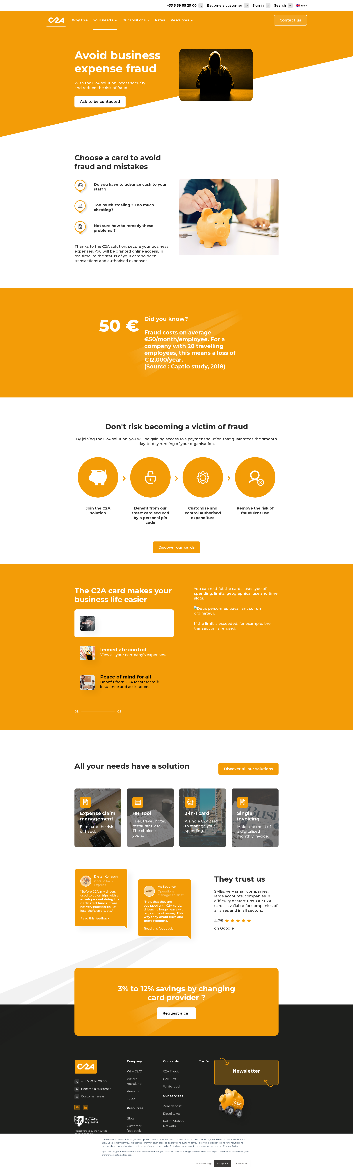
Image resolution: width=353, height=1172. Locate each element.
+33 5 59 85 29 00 (182, 5)
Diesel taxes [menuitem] (171, 1113)
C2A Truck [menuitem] (171, 1071)
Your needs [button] (103, 20)
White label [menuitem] (171, 1086)
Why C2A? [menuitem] (134, 1071)
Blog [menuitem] (130, 1118)
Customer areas (92, 1096)
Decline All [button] (241, 1163)
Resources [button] (180, 20)
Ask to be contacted (100, 101)
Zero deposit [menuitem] (172, 1106)
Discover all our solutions (248, 769)
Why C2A (80, 20)
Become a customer (224, 5)
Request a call (176, 1013)
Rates (160, 20)
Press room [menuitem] (135, 1091)
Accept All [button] (222, 1163)
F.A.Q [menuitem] (131, 1099)
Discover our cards (176, 547)
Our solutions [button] (134, 20)
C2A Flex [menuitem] (169, 1079)
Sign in (258, 5)
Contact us (290, 20)
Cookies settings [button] (203, 1163)
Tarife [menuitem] (204, 1061)
